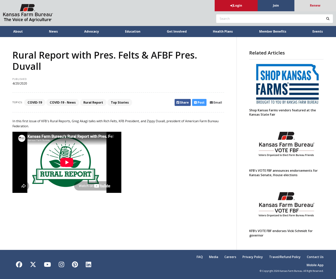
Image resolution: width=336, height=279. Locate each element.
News (53, 31)
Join (276, 5)
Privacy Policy (252, 257)
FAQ (200, 257)
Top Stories (120, 102)
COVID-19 (35, 102)
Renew (315, 5)
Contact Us (315, 257)
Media (213, 257)
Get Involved (177, 31)
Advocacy (91, 31)
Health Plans (223, 31)
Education (132, 31)
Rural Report (93, 102)
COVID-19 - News (63, 102)
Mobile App (315, 265)
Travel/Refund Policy (285, 257)
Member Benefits (272, 31)
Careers (230, 257)
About (18, 31)
